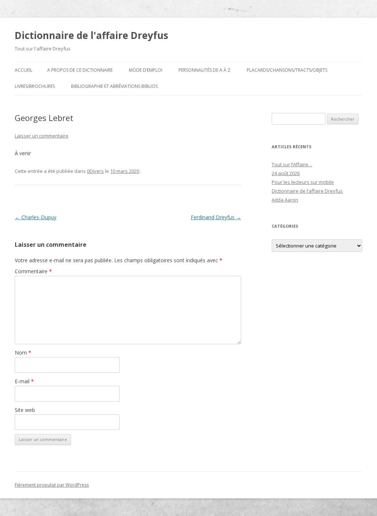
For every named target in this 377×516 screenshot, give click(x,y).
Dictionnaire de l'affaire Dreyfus (91, 35)
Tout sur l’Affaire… (292, 164)
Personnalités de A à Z (204, 70)
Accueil (23, 70)
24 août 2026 (286, 173)
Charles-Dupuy (35, 217)
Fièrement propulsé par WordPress (52, 485)
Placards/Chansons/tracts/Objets (287, 70)
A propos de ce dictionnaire (80, 70)
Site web (25, 409)
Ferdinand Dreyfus (216, 217)
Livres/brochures (35, 86)
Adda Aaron (285, 199)
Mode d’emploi (145, 70)
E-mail (24, 381)
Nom (23, 352)
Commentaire (33, 271)
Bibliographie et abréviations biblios (114, 86)
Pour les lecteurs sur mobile (303, 182)
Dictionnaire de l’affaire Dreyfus (307, 191)
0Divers (95, 171)
